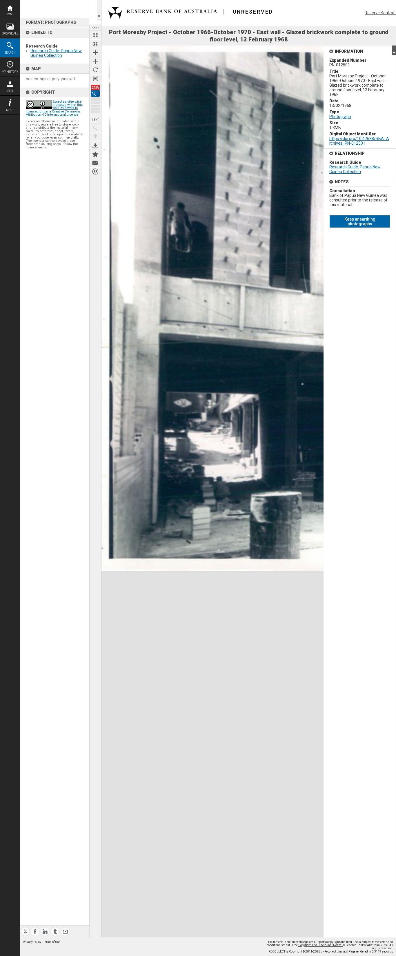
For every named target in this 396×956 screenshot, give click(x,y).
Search (10, 52)
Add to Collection (95, 154)
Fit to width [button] (95, 52)
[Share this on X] (25, 928)
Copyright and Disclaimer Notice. (320, 945)
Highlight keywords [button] (95, 136)
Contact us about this (95, 163)
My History (10, 71)
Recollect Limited (335, 951)
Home (10, 14)
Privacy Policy (32, 942)
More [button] (10, 110)
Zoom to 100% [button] (95, 78)
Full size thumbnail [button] (95, 35)
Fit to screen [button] (95, 43)
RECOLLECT (277, 951)
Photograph (340, 116)
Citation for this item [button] (95, 171)
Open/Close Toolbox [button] (99, 10)
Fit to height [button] (95, 61)
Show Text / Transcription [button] (95, 119)
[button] (95, 93)
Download (95, 145)
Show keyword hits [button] (95, 128)
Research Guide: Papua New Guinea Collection (56, 53)
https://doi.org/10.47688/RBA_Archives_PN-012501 (359, 141)
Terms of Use (51, 942)
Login (10, 90)
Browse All (10, 33)
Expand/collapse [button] (394, 50)
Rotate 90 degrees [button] (95, 70)
